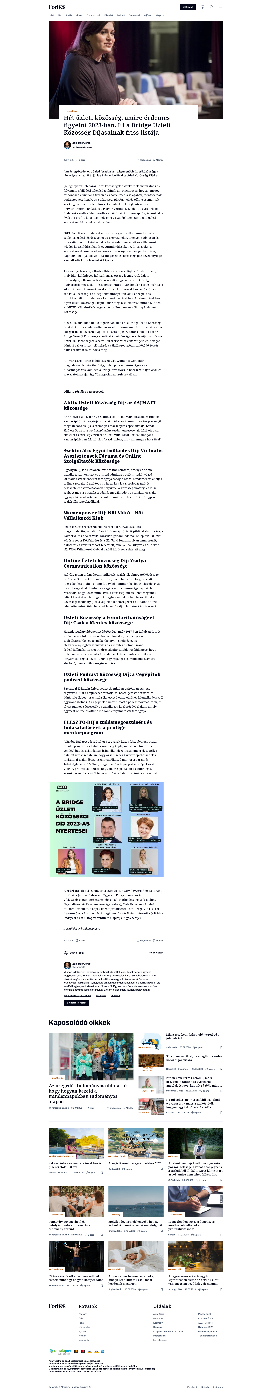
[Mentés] (221, 1047)
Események (134, 15)
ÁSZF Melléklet (205, 1323)
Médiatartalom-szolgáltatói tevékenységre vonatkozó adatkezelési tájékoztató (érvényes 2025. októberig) (102, 1369)
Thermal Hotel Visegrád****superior (59, 1172)
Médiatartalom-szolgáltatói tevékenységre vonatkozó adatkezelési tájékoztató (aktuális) (93, 1366)
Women (82, 1336)
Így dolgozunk (160, 1340)
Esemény (158, 1323)
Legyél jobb (84, 1327)
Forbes (172, 1235)
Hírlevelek (108, 15)
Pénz (59, 15)
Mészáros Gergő (174, 1091)
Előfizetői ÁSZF (205, 1318)
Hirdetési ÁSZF (205, 1327)
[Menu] (220, 7)
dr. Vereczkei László (59, 1108)
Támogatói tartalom (207, 1336)
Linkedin (115, 995)
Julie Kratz (171, 1047)
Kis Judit (170, 1112)
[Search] (211, 7)
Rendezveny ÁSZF (207, 1331)
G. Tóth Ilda (174, 1180)
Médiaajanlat (204, 1314)
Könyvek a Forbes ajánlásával (168, 1331)
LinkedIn (205, 1387)
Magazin (160, 15)
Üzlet (51, 15)
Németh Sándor (56, 1285)
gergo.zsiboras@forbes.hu (77, 995)
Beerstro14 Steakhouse (177, 1069)
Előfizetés (188, 7)
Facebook (192, 1387)
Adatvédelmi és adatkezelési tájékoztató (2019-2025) (76, 1363)
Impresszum (159, 1336)
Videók (79, 15)
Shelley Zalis (115, 1231)
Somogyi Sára (175, 1289)
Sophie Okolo (115, 1289)
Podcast (121, 15)
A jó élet (148, 15)
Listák (69, 15)
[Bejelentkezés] (202, 7)
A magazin (158, 1314)
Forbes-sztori (93, 15)
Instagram (101, 995)
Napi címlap (84, 1340)
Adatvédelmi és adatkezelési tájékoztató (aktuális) (74, 1361)
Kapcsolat (158, 1327)
